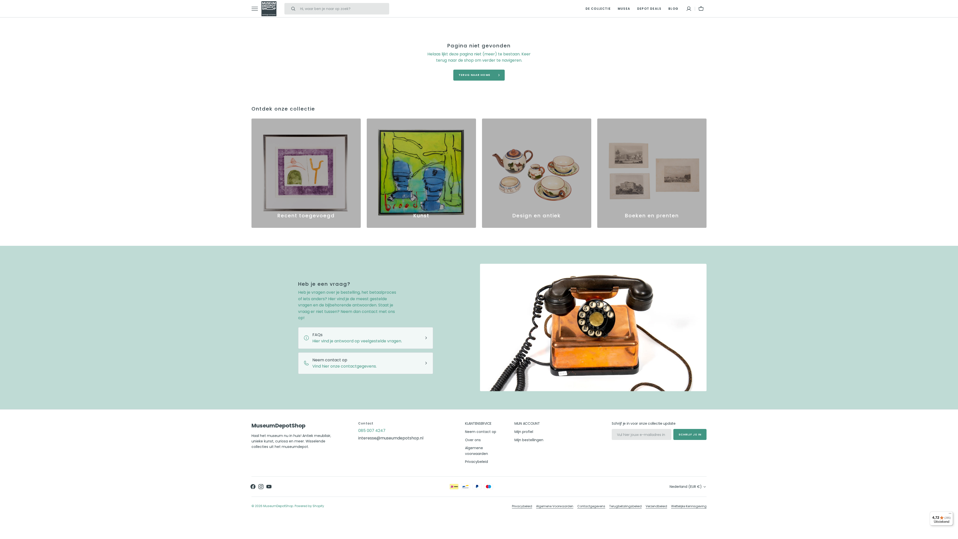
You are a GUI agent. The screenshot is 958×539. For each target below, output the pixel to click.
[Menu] (950, 515)
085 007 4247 (371, 430)
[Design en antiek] (536, 173)
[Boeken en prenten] (652, 173)
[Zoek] (291, 8)
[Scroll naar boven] (952, 533)
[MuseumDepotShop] (268, 8)
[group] (306, 173)
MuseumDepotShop (278, 506)
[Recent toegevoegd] (306, 173)
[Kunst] (421, 173)
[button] (688, 8)
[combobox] (343, 9)
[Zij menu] (256, 9)
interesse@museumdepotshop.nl (390, 438)
